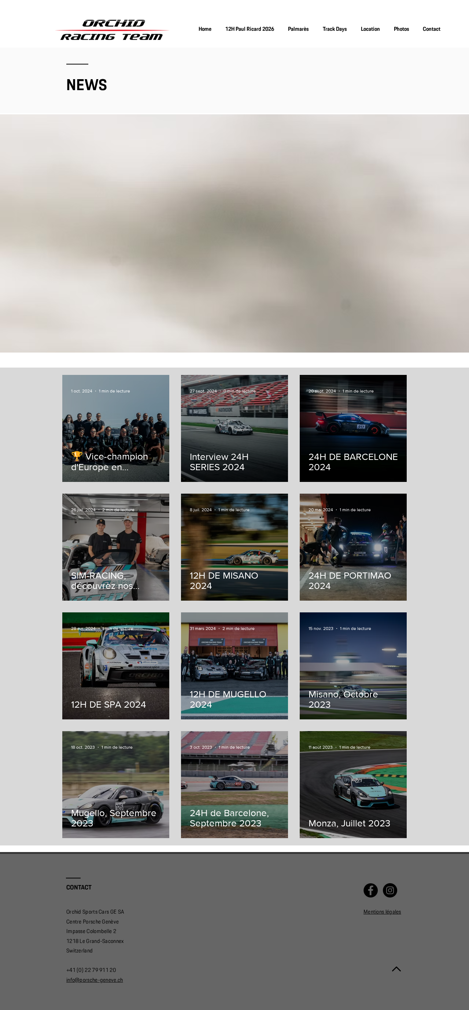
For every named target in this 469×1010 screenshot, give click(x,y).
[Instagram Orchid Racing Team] (390, 890)
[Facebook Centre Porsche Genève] (370, 890)
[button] (401, 29)
